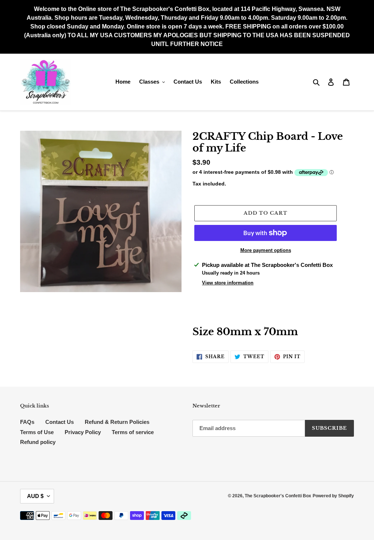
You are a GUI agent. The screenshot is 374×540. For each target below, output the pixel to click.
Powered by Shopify (333, 495)
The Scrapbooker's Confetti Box (278, 495)
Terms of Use (37, 432)
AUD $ (35, 496)
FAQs (27, 422)
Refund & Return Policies (117, 422)
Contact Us (59, 422)
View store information (227, 283)
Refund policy (38, 442)
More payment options (265, 250)
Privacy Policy (83, 432)
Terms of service (133, 432)
